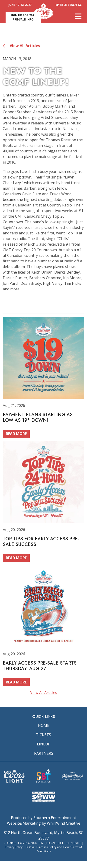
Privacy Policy (14, 847)
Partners (43, 753)
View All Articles (24, 45)
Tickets (43, 734)
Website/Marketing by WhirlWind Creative (43, 823)
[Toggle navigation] (78, 16)
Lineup (43, 744)
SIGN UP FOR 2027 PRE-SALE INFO (23, 17)
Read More (16, 433)
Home (43, 725)
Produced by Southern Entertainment (43, 817)
